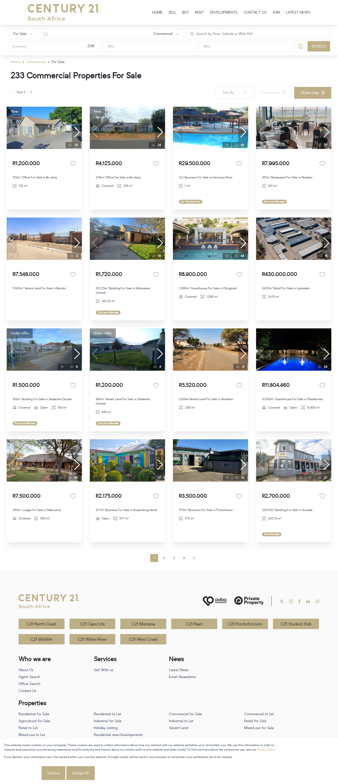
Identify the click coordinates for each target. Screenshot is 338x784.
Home (15, 62)
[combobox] (217, 34)
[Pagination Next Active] (31, 92)
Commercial (36, 62)
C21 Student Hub (296, 624)
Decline (53, 773)
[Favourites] (73, 164)
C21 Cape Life (92, 624)
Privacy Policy (266, 750)
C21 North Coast (41, 624)
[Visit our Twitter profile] (282, 601)
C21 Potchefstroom (245, 624)
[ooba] (214, 601)
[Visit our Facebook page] (299, 601)
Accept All (80, 773)
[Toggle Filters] (300, 46)
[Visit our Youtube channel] (317, 601)
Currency (19, 46)
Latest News (179, 670)
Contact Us (27, 690)
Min (111, 46)
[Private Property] (249, 601)
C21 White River (92, 639)
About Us (26, 670)
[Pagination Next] (194, 558)
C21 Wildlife (41, 639)
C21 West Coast (143, 639)
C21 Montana (143, 624)
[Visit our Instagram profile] (291, 601)
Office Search (29, 684)
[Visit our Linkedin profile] (308, 601)
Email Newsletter (182, 677)
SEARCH (319, 46)
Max (207, 46)
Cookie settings (22, 773)
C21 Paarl (194, 624)
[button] (77, 132)
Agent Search (29, 677)
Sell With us (103, 670)
